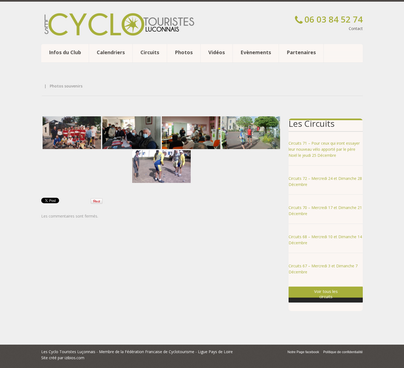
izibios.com (74, 357)
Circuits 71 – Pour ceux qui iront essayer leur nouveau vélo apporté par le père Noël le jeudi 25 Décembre (324, 149)
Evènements (255, 52)
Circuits (149, 52)
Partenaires (301, 52)
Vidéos (216, 52)
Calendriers (111, 52)
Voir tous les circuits (326, 294)
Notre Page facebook (303, 352)
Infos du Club (65, 52)
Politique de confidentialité (343, 352)
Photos (184, 52)
